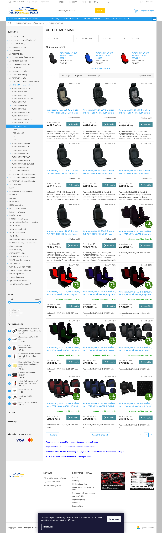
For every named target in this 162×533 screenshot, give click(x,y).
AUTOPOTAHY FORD (19, 105)
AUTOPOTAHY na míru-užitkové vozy (23, 85)
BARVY (11, 188)
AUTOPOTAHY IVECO (20, 116)
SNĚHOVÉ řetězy (15, 250)
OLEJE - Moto (14, 236)
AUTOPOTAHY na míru (17, 78)
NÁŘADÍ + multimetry (17, 212)
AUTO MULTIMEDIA (16, 54)
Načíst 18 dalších (100, 435)
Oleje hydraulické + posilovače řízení (23, 239)
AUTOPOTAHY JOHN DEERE (22, 119)
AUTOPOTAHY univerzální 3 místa (22, 181)
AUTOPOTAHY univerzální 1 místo (22, 174)
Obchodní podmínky (90, 2)
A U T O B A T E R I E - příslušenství (22, 40)
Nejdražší (78, 76)
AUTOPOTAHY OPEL (19, 150)
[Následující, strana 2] (146, 435)
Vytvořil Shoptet (148, 527)
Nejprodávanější (94, 76)
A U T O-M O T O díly (17, 44)
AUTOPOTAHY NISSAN (20, 147)
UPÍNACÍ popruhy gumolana (19, 260)
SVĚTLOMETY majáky (17, 253)
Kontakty (73, 2)
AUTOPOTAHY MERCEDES (21, 143)
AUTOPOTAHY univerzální (19, 171)
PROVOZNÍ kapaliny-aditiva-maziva (22, 243)
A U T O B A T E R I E (16, 37)
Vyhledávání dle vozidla (18, 280)
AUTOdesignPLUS (54, 485)
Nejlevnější (66, 76)
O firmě (61, 2)
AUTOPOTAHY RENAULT (21, 157)
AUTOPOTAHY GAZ (19, 109)
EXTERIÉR (13, 195)
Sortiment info (77, 506)
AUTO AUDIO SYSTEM (17, 47)
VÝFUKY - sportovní (16, 274)
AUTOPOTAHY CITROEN (21, 88)
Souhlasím (114, 519)
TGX (14, 140)
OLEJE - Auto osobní (17, 232)
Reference (76, 502)
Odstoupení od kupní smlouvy (83, 493)
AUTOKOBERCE (15, 67)
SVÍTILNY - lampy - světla (18, 256)
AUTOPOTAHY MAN (19, 126)
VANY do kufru (14, 263)
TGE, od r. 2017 (18, 133)
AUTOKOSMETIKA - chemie (19, 71)
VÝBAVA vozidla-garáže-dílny (20, 270)
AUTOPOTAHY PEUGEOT (21, 153)
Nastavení (48, 526)
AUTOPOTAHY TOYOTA (21, 160)
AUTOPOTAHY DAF (19, 95)
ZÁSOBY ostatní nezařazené (20, 284)
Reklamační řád (78, 496)
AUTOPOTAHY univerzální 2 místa (22, 177)
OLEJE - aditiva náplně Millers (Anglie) (23, 222)
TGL (14, 136)
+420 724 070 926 (53, 482)
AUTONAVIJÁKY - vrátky (18, 74)
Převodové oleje (15, 246)
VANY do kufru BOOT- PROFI (20, 267)
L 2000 (15, 129)
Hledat (100, 10)
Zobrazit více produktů (99, 68)
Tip (15, 315)
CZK (140, 2)
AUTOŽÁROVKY (15, 184)
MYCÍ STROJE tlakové (17, 208)
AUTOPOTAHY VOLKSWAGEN (23, 164)
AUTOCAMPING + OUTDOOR (20, 64)
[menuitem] (23, 19)
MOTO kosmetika (16, 205)
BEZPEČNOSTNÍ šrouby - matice (21, 191)
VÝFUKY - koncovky (16, 277)
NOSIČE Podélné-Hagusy (18, 219)
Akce (15, 310)
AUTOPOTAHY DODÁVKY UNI (22, 99)
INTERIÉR (12, 198)
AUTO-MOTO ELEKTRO (18, 61)
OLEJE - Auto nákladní (17, 229)
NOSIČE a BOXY (15, 215)
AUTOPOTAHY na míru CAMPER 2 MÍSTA (24, 81)
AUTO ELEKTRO (15, 50)
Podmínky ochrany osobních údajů (83, 488)
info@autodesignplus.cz (56, 478)
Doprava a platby (78, 499)
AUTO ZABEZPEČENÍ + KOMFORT (21, 57)
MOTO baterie (14, 202)
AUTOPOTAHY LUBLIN (20, 122)
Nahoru (53, 435)
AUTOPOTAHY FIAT (19, 102)
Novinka (16, 313)
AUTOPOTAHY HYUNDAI (21, 112)
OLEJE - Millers (14, 225)
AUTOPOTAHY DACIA (20, 92)
